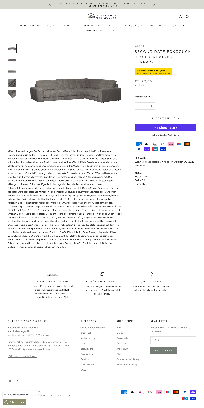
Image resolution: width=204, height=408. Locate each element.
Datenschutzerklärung (128, 359)
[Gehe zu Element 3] (12, 71)
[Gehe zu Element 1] (12, 48)
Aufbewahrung (92, 26)
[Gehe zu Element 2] (12, 60)
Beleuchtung (133, 26)
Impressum (122, 348)
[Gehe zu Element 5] (12, 94)
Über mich (122, 343)
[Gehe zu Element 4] (12, 83)
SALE (115, 30)
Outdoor (179, 26)
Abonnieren (163, 350)
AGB (119, 354)
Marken (120, 332)
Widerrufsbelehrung (127, 364)
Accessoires (157, 26)
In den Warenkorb (165, 118)
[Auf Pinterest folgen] (17, 381)
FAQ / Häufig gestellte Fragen (22, 356)
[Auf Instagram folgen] (9, 381)
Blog (119, 327)
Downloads (122, 338)
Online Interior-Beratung (37, 26)
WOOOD (139, 46)
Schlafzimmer (95, 30)
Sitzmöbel (68, 26)
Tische (113, 26)
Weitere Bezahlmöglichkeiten (165, 135)
